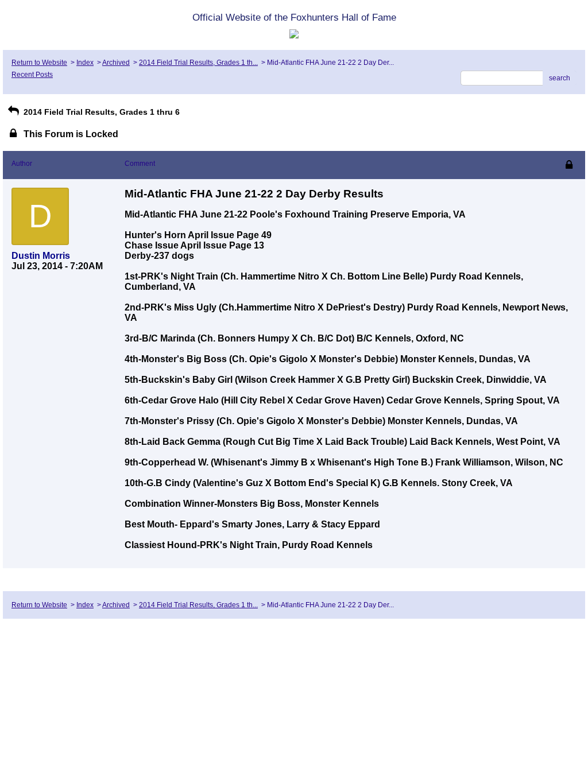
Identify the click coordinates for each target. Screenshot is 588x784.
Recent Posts (32, 75)
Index (85, 63)
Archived (116, 63)
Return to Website (39, 63)
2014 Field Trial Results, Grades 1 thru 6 (100, 112)
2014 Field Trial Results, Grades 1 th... (198, 63)
